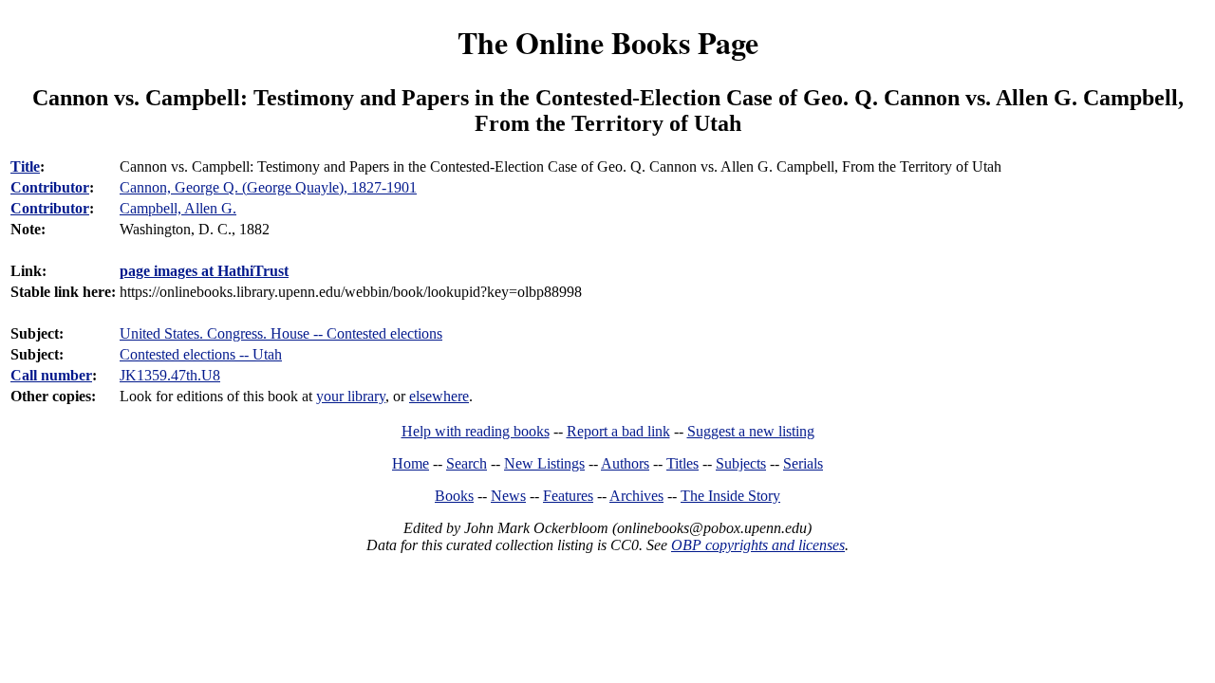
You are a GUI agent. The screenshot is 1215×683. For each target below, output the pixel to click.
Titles (682, 463)
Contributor (49, 187)
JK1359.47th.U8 (170, 375)
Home (410, 463)
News (508, 496)
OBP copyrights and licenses (758, 545)
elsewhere (439, 396)
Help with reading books (476, 431)
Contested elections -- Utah (201, 354)
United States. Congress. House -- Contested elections (281, 333)
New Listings (544, 463)
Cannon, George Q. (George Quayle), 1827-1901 (268, 187)
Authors (625, 463)
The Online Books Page (608, 42)
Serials (803, 463)
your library (350, 396)
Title (25, 166)
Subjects (741, 463)
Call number (51, 375)
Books (454, 496)
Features (568, 496)
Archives (636, 496)
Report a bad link (618, 431)
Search (466, 463)
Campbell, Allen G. (178, 208)
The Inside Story (730, 496)
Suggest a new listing (750, 431)
